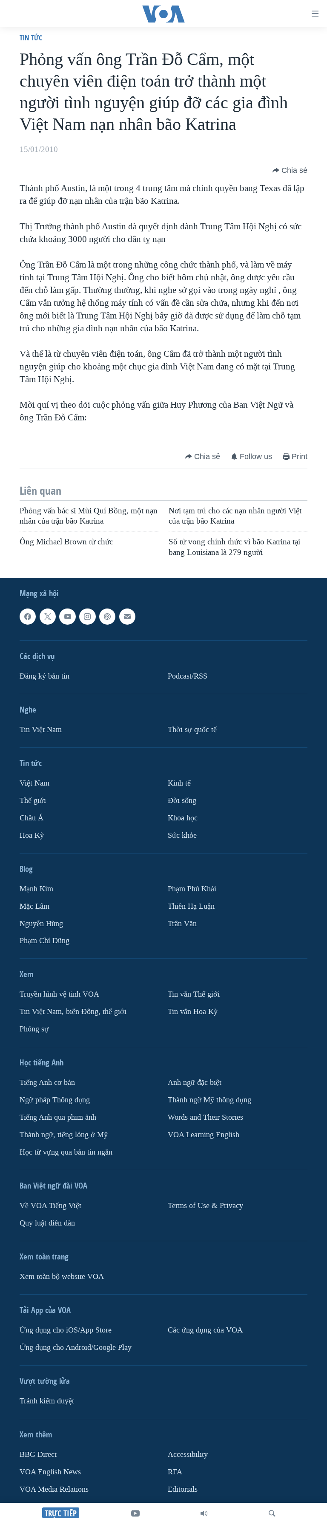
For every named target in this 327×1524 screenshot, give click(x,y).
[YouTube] (135, 1513)
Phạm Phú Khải (192, 889)
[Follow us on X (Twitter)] (48, 616)
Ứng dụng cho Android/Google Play (76, 1347)
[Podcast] (107, 616)
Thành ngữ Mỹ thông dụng (209, 1100)
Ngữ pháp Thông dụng (55, 1100)
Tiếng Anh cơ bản (47, 1082)
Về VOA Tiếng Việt (50, 1206)
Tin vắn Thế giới (194, 994)
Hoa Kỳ (32, 835)
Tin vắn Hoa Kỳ (193, 1012)
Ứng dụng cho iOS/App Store (66, 1330)
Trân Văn (182, 924)
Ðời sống (182, 801)
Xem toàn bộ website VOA (62, 1277)
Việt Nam (34, 783)
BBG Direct (38, 1454)
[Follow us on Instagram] (87, 616)
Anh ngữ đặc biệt (194, 1082)
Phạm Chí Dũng (44, 941)
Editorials (183, 1489)
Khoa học (183, 818)
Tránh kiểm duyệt (47, 1401)
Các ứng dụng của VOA (205, 1330)
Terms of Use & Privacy (205, 1206)
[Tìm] (272, 1513)
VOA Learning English (203, 1135)
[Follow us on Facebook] (28, 616)
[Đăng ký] (127, 616)
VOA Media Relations (54, 1489)
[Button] (289, 170)
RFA (175, 1472)
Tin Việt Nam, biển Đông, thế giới (73, 1012)
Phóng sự (34, 1029)
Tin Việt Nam (41, 730)
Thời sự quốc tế (192, 730)
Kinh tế (179, 783)
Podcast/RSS (187, 676)
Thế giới (33, 801)
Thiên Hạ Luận (191, 906)
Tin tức (31, 37)
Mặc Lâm (34, 906)
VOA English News (50, 1472)
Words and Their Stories (205, 1117)
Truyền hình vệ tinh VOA (59, 994)
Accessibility (188, 1454)
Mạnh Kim (36, 889)
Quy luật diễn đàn (47, 1223)
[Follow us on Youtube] (67, 616)
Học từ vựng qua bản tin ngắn (66, 1152)
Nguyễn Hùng (41, 924)
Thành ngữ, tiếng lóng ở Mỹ (64, 1135)
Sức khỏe (182, 835)
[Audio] (204, 1513)
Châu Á (31, 818)
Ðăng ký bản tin (44, 676)
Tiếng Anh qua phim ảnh (58, 1117)
